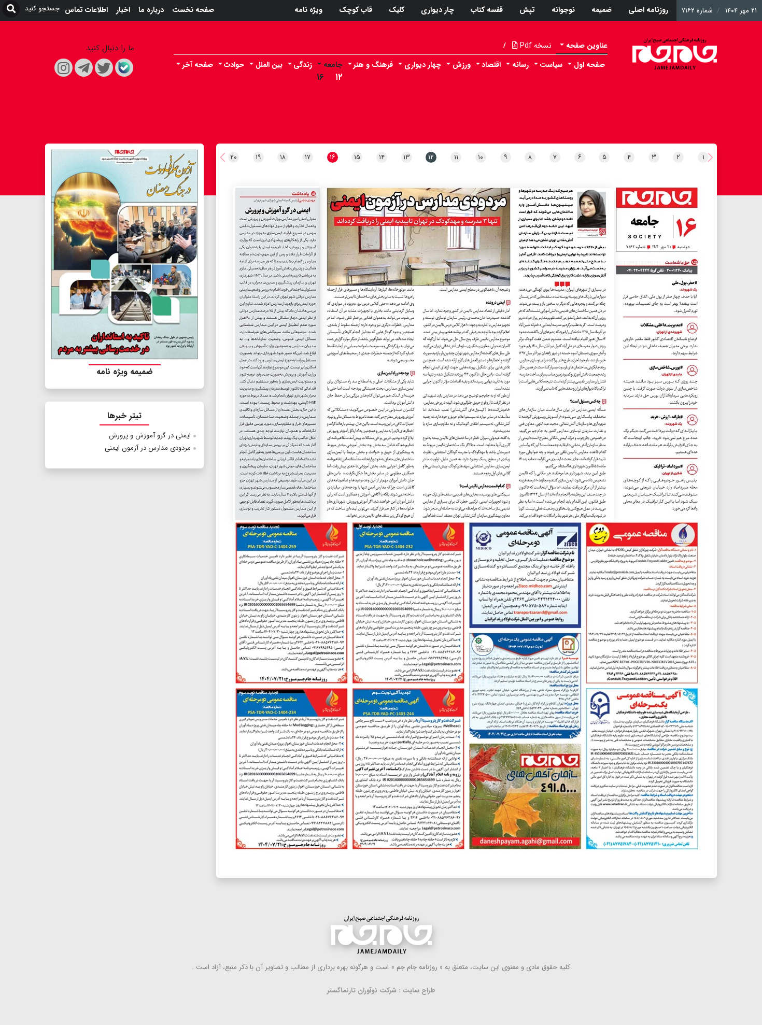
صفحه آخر (197, 64)
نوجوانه (563, 10)
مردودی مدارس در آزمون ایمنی (148, 448)
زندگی (302, 64)
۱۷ (308, 157)
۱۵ (357, 157)
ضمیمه (601, 10)
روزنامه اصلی (648, 10)
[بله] (124, 68)
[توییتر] (104, 68)
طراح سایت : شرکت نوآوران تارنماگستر (381, 990)
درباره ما (151, 10)
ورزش (462, 64)
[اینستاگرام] (63, 68)
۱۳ (406, 157)
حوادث (234, 64)
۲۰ (233, 157)
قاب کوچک (355, 10)
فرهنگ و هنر (373, 64)
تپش (527, 10)
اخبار (123, 10)
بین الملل (269, 64)
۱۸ (283, 157)
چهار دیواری (422, 64)
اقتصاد (491, 64)
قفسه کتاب (487, 10)
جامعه (333, 64)
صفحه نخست (193, 10)
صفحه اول (589, 64)
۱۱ (456, 157)
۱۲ (339, 77)
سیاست (551, 64)
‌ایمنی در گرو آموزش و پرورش (150, 435)
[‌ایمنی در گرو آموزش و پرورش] (276, 355)
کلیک (396, 10)
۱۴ (382, 157)
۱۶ (320, 77)
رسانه (520, 64)
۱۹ (258, 157)
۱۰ (480, 157)
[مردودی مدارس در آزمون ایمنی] (467, 355)
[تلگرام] (84, 68)
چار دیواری (437, 10)
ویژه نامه (308, 10)
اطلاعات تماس (86, 10)
